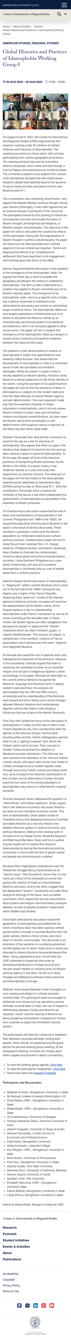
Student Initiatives (16, 1240)
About (7, 1253)
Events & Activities (16, 1246)
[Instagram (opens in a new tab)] (43, 1305)
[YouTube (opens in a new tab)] (51, 1305)
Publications (12, 1259)
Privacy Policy (11, 1285)
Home (6, 26)
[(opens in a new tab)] (21, 5)
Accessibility (10, 1273)
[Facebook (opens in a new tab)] (19, 1305)
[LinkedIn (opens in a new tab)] (35, 1305)
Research (10, 1227)
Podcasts (10, 1234)
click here (56, 1064)
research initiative (45, 1073)
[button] (64, 5)
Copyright (9, 1279)
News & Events (21, 26)
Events (38, 26)
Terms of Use (11, 1291)
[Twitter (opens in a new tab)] (27, 1305)
